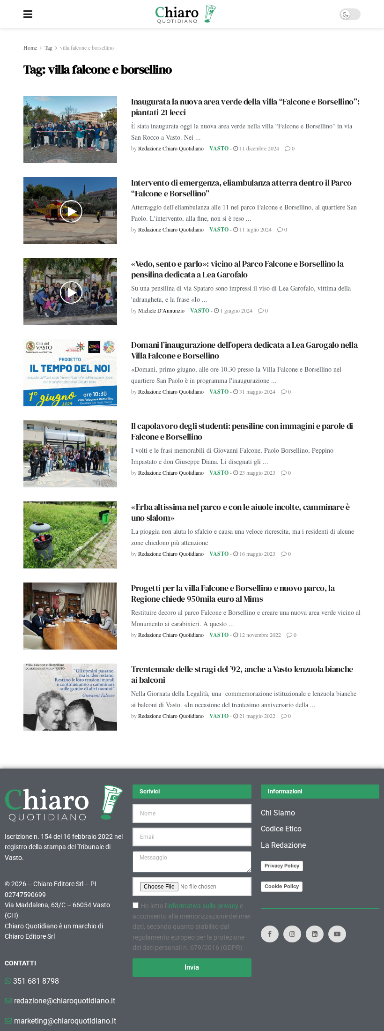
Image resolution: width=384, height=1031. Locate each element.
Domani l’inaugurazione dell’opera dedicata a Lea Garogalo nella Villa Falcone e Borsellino (244, 350)
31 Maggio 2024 (256, 391)
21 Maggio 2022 (256, 715)
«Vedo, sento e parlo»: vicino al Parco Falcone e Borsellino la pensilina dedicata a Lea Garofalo (237, 269)
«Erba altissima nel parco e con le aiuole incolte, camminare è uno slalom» (240, 512)
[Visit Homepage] (185, 14)
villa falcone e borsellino (87, 47)
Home (30, 47)
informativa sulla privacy (202, 906)
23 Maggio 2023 (256, 472)
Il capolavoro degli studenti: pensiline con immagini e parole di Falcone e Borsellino (242, 431)
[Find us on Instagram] (292, 934)
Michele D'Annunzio (161, 310)
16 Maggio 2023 (256, 553)
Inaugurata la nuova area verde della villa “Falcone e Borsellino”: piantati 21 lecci (245, 107)
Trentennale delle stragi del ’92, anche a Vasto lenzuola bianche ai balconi (242, 674)
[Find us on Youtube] (337, 934)
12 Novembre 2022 (259, 634)
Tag (48, 47)
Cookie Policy (282, 886)
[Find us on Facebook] (270, 934)
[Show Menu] (27, 14)
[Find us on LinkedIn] (315, 934)
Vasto (219, 148)
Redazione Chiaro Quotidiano (171, 148)
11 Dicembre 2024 (258, 148)
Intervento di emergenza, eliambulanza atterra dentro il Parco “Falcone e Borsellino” (241, 188)
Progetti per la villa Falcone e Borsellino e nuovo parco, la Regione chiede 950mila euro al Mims (232, 593)
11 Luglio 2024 (255, 229)
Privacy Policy (282, 865)
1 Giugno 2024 (235, 310)
